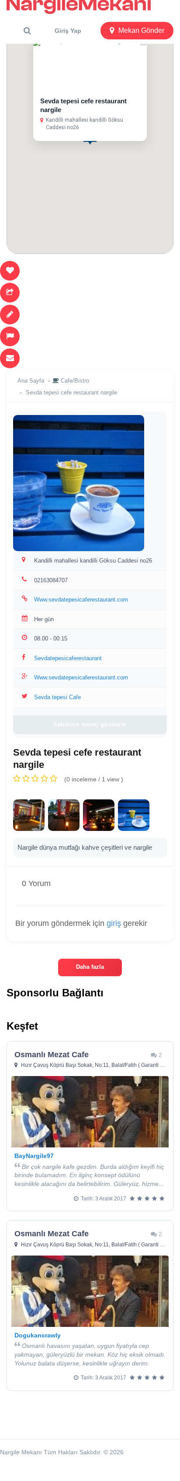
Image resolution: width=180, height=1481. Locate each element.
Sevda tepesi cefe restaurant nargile (71, 392)
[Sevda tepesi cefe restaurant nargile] (29, 815)
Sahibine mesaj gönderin (90, 724)
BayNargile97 (34, 1155)
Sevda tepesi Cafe (57, 697)
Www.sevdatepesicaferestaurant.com (81, 599)
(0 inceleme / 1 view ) (93, 779)
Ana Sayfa (30, 380)
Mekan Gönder (141, 30)
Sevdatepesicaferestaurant (68, 658)
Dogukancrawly (37, 1335)
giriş (114, 923)
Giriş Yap (68, 30)
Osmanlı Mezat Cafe (51, 1054)
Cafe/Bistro (75, 380)
